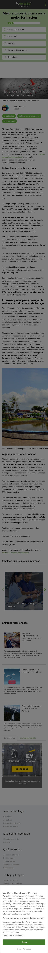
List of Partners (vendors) (13, 935)
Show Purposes (24, 949)
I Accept (24, 942)
